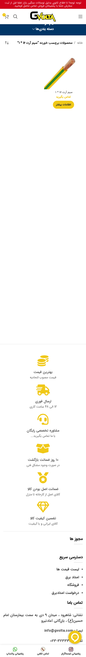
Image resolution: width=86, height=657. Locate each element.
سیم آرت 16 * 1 (63, 92)
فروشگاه (73, 585)
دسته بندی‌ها (45, 29)
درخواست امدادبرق (65, 593)
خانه (80, 42)
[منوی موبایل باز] (80, 16)
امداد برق (72, 577)
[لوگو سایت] (43, 16)
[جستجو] (15, 16)
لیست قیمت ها (67, 569)
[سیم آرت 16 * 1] (63, 70)
